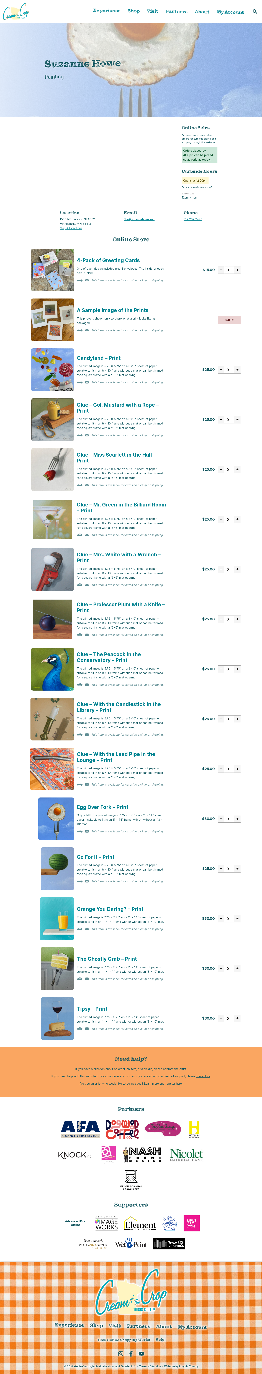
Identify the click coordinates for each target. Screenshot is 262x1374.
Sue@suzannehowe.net (139, 219)
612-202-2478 (193, 219)
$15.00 (209, 270)
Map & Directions (71, 228)
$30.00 (208, 819)
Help (159, 1339)
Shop (134, 11)
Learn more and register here (163, 1083)
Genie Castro (82, 1366)
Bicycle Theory (188, 1366)
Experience (106, 10)
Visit (152, 11)
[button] (255, 11)
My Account (230, 12)
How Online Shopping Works (124, 1339)
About (202, 12)
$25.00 (208, 369)
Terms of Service (150, 1366)
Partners (177, 11)
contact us (203, 1076)
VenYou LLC (128, 1366)
